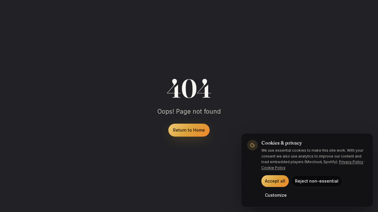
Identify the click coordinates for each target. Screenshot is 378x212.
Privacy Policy (351, 162)
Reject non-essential (316, 180)
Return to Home (189, 129)
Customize (276, 195)
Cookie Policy (273, 167)
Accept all (275, 180)
